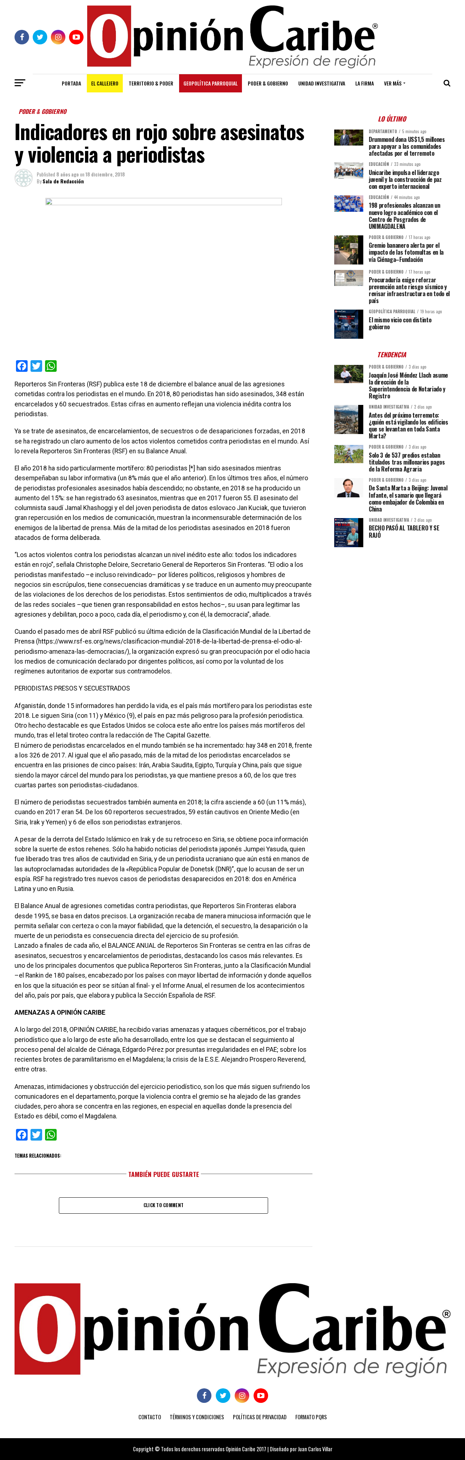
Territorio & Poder (151, 83)
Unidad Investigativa (321, 83)
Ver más (392, 83)
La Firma (364, 83)
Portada (71, 83)
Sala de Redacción (63, 181)
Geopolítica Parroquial (210, 83)
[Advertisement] (392, 603)
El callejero (104, 83)
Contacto (149, 1417)
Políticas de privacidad (260, 1417)
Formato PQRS (311, 1417)
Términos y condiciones (197, 1417)
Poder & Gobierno (268, 83)
